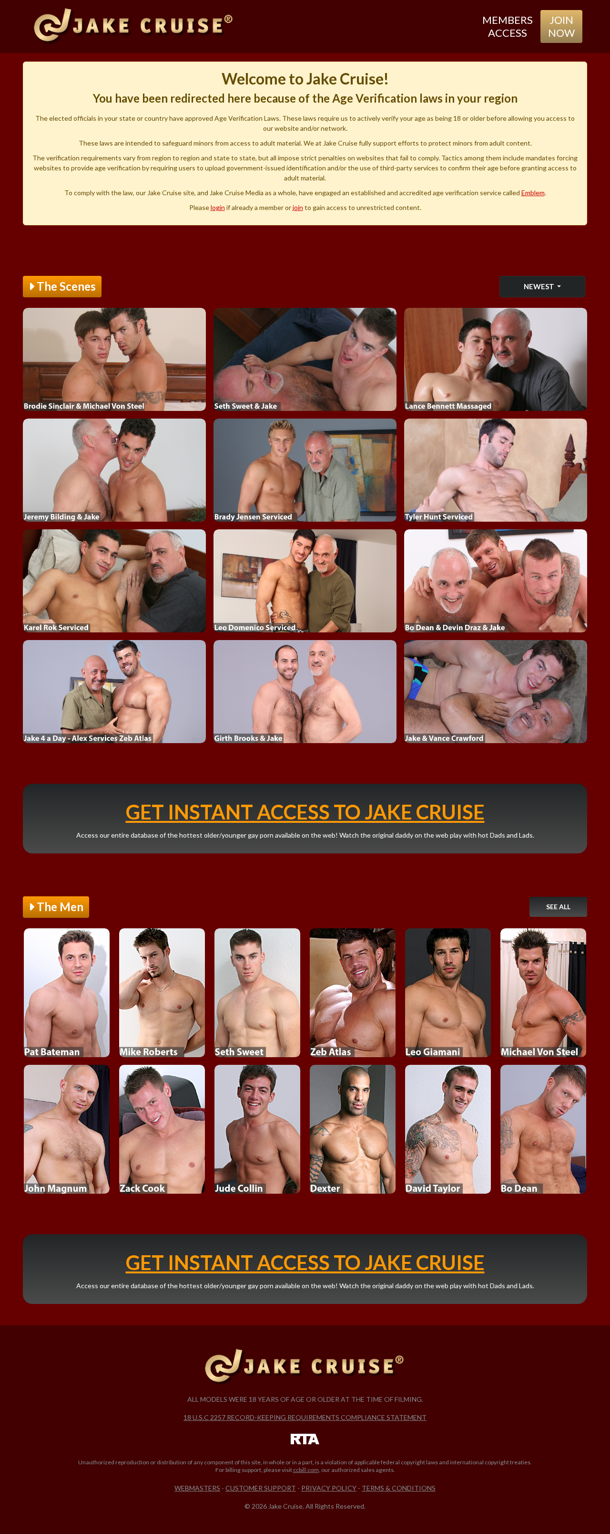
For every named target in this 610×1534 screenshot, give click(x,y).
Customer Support (260, 1488)
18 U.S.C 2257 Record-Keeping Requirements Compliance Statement (305, 1417)
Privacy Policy (328, 1488)
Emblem (533, 193)
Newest (540, 286)
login (218, 207)
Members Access (507, 26)
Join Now (561, 26)
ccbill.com (306, 1469)
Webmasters (197, 1488)
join (298, 207)
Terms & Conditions (399, 1488)
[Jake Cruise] (134, 26)
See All (558, 907)
